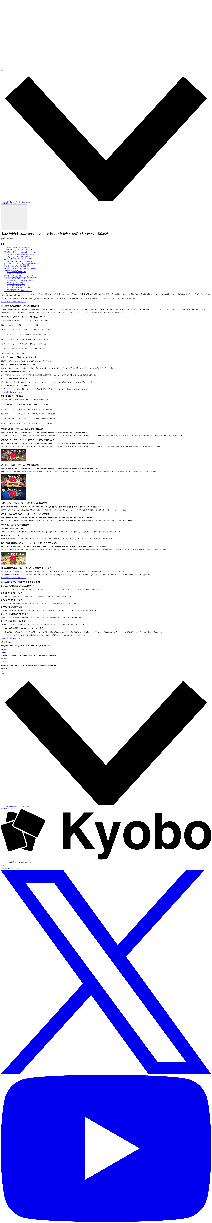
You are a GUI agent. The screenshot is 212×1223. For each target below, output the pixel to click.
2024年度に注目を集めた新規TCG (14, 270)
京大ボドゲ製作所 (6, 202)
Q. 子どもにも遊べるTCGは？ (16, 282)
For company (12, 203)
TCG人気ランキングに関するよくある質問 (16, 278)
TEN (23, 575)
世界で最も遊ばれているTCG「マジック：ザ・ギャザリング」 (22, 275)
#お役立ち (4, 238)
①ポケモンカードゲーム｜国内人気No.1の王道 (18, 261)
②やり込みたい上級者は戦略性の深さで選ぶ (20, 254)
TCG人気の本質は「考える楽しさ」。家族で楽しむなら (20, 277)
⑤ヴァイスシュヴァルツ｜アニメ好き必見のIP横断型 (20, 268)
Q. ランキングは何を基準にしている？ (18, 287)
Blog (5, 203)
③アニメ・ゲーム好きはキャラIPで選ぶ (19, 256)
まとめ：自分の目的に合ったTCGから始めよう (18, 291)
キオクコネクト (49, 575)
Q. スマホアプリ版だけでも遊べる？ (18, 285)
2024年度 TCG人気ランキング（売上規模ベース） (19, 249)
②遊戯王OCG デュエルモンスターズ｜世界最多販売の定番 (21, 263)
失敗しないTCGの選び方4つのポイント (15, 251)
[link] (106, 649)
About (2, 69)
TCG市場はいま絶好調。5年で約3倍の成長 (16, 247)
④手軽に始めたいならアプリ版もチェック (19, 258)
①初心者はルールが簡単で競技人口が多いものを (21, 253)
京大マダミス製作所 (17, 202)
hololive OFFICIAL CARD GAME (16, 272)
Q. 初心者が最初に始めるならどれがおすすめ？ (21, 280)
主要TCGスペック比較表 (11, 260)
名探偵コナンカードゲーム (15, 273)
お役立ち (3, 652)
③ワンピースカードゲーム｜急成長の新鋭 (16, 265)
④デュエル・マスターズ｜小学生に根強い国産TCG (19, 266)
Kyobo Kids (26, 202)
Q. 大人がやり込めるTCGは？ (16, 284)
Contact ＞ (3, 865)
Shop (7, 203)
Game (2, 203)
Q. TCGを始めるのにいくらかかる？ (18, 289)
